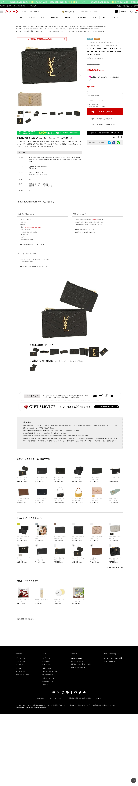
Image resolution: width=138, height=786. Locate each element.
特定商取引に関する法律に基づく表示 (80, 698)
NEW (94, 17)
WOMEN (31, 17)
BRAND (68, 17)
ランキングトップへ (113, 567)
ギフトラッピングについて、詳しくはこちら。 (36, 266)
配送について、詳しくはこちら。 (87, 232)
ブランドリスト (20, 658)
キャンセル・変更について (50, 671)
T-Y (24, 29)
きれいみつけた (108, 661)
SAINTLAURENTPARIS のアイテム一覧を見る (37, 202)
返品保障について (47, 675)
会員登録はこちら (47, 681)
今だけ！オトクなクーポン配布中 (127, 6)
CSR (97, 698)
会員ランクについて (48, 678)
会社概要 (39, 698)
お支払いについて (47, 668)
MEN (43, 17)
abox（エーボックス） (22, 675)
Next (79, 75)
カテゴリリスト (20, 661)
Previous (19, 75)
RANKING (55, 17)
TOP (20, 17)
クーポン (18, 668)
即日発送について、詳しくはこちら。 (88, 229)
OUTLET (116, 17)
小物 (32, 26)
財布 (32, 31)
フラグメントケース (40, 31)
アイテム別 (26, 26)
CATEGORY (81, 17)
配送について (46, 665)
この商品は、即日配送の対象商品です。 (41, 39)
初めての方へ (46, 661)
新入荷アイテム (20, 671)
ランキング (19, 665)
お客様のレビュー (47, 685)
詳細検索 (123, 11)
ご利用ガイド (46, 658)
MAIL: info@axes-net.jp (78, 667)
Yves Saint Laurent (31, 29)
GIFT (105, 17)
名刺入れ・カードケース (41, 26)
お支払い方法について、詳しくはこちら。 (34, 244)
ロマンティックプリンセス (112, 658)
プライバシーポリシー (56, 698)
